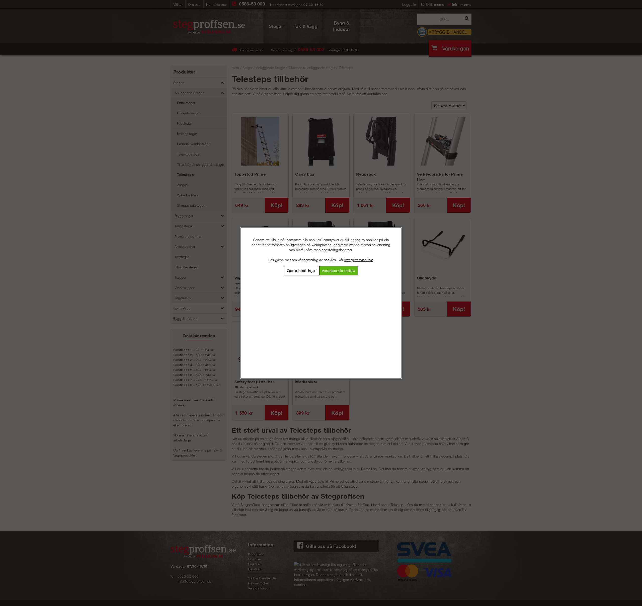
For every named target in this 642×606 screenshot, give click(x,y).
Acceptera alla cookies (338, 271)
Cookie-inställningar (301, 271)
